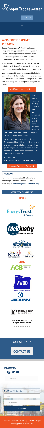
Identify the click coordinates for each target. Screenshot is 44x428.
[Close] (22, 31)
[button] (22, 408)
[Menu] (22, 27)
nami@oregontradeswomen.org (26, 183)
